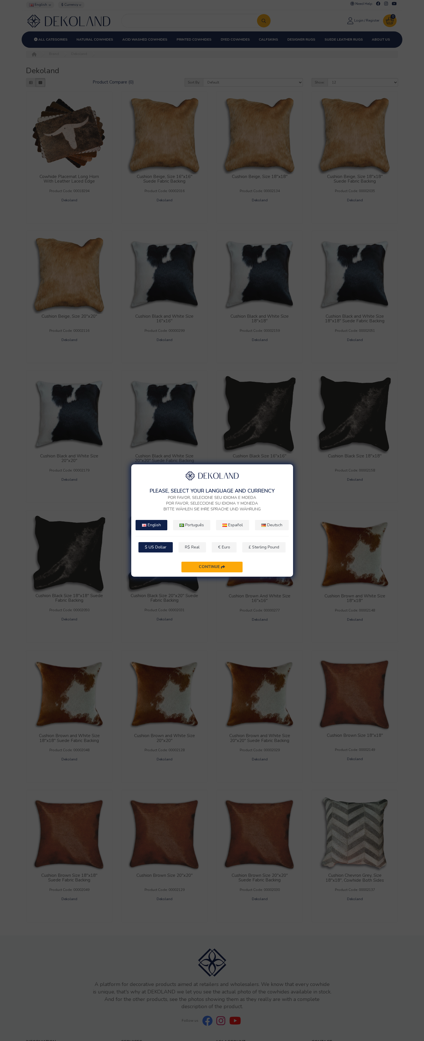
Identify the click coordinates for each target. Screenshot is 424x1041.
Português (194, 525)
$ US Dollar (155, 547)
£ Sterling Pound (264, 547)
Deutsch (274, 525)
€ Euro (224, 547)
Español (235, 525)
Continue (210, 566)
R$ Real (192, 547)
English (154, 525)
